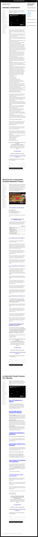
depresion (6, 21)
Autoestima (29, 14)
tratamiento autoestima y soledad (4, 32)
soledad (3, 28)
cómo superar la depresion (4, 20)
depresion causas (4, 195)
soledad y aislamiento (21, 11)
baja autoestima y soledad (4, 17)
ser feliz (5, 27)
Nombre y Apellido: (10, 162)
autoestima (3, 12)
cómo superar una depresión (4, 193)
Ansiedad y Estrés (30, 13)
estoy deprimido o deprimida (4, 203)
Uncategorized (4, 11)
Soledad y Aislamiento (11, 8)
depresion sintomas (4, 200)
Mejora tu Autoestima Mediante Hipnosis (7, 533)
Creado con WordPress (19, 533)
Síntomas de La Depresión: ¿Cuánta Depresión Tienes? (13, 180)
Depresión (3, 185)
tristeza (6, 404)
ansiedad (3, 186)
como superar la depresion (4, 191)
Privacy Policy (14, 533)
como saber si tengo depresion (4, 190)
